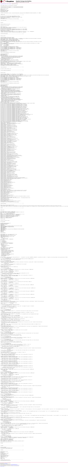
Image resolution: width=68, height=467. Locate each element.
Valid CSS (3, 466)
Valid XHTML (1, 466)
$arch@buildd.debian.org (14, 464)
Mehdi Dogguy (6, 463)
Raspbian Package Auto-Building (23, 1)
